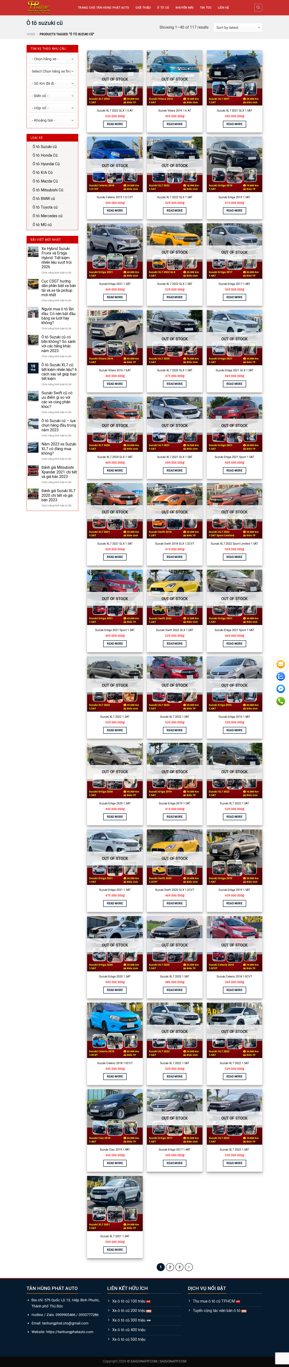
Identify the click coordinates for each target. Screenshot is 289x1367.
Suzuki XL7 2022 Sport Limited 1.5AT (234, 543)
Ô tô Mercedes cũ (48, 216)
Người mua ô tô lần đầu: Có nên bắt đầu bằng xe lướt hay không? (58, 316)
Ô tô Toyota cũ (45, 207)
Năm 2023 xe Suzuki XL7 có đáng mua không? (58, 449)
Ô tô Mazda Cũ (45, 181)
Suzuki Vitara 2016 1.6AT (115, 370)
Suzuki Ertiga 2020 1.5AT (115, 803)
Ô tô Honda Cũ (45, 155)
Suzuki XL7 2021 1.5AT (115, 1236)
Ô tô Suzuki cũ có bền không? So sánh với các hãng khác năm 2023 (58, 344)
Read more (115, 124)
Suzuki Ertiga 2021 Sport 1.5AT (234, 457)
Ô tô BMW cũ (44, 198)
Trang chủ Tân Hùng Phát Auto (103, 7)
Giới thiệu (143, 7)
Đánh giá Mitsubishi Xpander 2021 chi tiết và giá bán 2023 (59, 472)
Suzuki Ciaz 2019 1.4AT (115, 1149)
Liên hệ (223, 7)
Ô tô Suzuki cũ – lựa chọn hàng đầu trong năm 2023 (58, 425)
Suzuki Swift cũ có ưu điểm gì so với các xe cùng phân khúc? (57, 400)
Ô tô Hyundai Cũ (46, 164)
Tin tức (206, 7)
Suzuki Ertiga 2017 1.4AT (234, 284)
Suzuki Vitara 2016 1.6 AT (174, 110)
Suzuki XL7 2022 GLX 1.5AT (174, 197)
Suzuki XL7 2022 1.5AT (115, 716)
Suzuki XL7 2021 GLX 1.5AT (234, 110)
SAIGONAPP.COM (173, 1361)
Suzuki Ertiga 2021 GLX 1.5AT (234, 370)
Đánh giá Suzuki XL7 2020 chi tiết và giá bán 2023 (58, 495)
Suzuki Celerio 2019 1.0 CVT (115, 197)
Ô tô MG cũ (42, 225)
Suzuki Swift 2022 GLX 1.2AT (174, 630)
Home (31, 34)
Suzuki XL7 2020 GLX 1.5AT (174, 370)
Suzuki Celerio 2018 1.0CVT (234, 976)
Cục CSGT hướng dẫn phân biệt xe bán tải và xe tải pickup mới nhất (58, 288)
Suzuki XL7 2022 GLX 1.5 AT (115, 110)
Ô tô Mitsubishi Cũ (48, 190)
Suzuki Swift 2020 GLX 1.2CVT (174, 890)
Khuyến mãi (185, 7)
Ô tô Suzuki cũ (45, 146)
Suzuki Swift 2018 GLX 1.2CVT (174, 543)
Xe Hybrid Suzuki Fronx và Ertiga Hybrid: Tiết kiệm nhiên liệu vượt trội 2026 (56, 257)
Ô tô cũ (163, 7)
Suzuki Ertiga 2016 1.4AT (234, 716)
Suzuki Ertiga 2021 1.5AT (115, 284)
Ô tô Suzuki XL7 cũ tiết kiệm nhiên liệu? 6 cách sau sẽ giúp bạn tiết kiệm (59, 372)
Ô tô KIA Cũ (43, 173)
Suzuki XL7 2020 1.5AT (174, 976)
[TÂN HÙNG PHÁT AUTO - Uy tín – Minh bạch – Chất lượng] (49, 7)
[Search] (258, 7)
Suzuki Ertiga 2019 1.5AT (234, 197)
